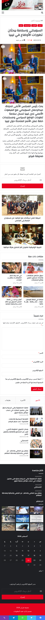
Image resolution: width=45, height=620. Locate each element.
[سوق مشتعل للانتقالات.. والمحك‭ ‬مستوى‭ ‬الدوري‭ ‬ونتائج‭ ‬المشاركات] (33, 267)
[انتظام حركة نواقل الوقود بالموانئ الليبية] (22, 527)
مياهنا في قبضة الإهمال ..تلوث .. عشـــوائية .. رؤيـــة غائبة (33, 301)
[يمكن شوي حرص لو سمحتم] (36, 527)
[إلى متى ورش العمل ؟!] (22, 518)
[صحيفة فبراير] (22, 5)
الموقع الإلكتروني (37, 370)
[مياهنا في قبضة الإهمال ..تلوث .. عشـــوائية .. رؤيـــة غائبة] (33, 291)
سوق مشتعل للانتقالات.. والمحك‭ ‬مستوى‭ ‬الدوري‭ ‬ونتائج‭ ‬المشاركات (34, 277)
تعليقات (7, 400)
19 (16, 555)
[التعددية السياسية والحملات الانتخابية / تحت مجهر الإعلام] (36, 422)
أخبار (32, 21)
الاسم (40, 353)
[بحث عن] (42, 12)
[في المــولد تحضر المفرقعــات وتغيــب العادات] (12, 267)
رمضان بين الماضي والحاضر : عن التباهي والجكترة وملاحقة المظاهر (16, 452)
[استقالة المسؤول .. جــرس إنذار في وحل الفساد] (22, 510)
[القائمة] (3, 12)
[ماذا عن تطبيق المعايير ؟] (36, 518)
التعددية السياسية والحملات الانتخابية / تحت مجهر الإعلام (18, 420)
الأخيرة (22, 400)
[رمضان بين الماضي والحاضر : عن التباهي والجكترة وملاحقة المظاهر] (36, 454)
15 (40, 555)
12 (16, 551)
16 (34, 555)
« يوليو (41, 571)
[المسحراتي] (36, 443)
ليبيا (21, 25)
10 (28, 551)
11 (22, 551)
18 (22, 555)
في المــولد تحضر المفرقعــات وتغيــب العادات (14, 277)
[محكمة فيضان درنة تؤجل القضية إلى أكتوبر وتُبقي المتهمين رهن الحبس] (8, 527)
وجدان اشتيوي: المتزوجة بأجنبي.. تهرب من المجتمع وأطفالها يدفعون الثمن (15, 432)
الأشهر (37, 400)
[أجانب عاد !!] (8, 510)
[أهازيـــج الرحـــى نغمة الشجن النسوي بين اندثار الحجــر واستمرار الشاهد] (12, 291)
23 (34, 560)
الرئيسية (38, 21)
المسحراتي (24, 440)
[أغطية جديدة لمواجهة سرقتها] (8, 518)
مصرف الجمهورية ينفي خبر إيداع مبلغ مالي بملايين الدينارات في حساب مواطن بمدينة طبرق (15, 410)
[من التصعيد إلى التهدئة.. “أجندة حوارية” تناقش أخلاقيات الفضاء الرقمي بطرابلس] (36, 510)
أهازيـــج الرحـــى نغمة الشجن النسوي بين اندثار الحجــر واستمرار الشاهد (13, 301)
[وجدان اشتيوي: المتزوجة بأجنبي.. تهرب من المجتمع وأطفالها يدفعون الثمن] (36, 432)
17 (28, 555)
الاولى (34, 25)
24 (28, 560)
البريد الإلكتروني (37, 362)
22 (40, 560)
